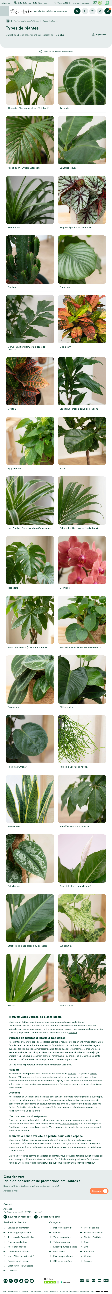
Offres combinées (62, 1261)
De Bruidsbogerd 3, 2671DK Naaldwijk (23, 1212)
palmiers (72, 1073)
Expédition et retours (18, 1261)
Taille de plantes (61, 1242)
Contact (88, 1256)
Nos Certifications (17, 1246)
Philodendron (65, 1159)
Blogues (88, 1261)
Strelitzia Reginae (69, 1123)
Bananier (37, 1056)
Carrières (12, 1270)
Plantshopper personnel (19, 1232)
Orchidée (91, 1159)
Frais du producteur (17, 1242)
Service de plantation (18, 1227)
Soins (87, 1242)
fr (85, 11)
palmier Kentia (34, 1077)
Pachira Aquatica (30, 1163)
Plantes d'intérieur (62, 1227)
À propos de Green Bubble (21, 1237)
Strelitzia (56, 1045)
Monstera (37, 1159)
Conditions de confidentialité (31, 1291)
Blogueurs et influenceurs (20, 1265)
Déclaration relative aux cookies (54, 1291)
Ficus (71, 1049)
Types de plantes (62, 1237)
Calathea (86, 1056)
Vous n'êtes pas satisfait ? (21, 1256)
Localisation (59, 1251)
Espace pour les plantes (65, 1246)
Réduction (89, 1251)
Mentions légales (73, 1291)
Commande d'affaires (19, 1251)
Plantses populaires (63, 1256)
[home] (8, 21)
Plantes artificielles (93, 1232)
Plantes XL (58, 1232)
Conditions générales (11, 1291)
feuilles (21, 1049)
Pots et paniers (91, 1227)
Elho (86, 1246)
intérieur (73, 1032)
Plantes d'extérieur (93, 1237)
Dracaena (30, 1096)
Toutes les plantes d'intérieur (26, 21)
